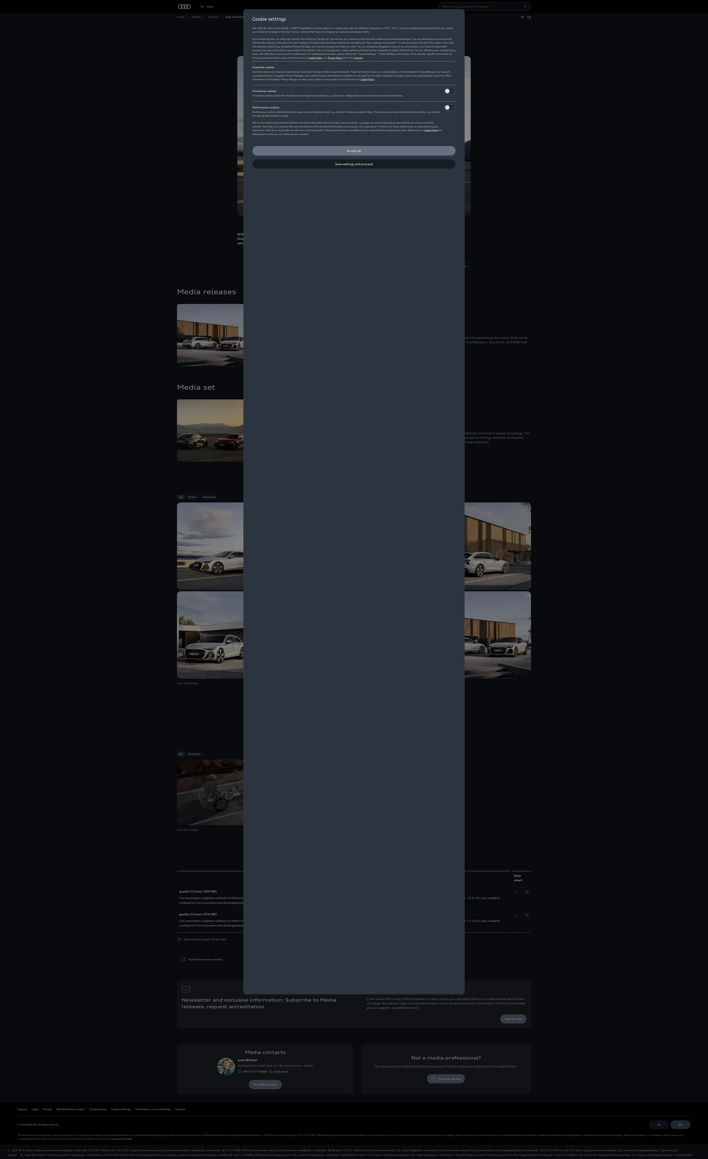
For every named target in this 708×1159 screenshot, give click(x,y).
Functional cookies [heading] (264, 91)
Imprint (358, 57)
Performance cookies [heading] (265, 107)
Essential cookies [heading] (263, 67)
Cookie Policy (315, 57)
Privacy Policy (335, 57)
